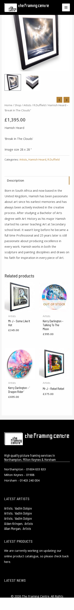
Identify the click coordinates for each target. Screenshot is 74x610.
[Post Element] (37, 507)
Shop (18, 105)
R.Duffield (40, 105)
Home (8, 105)
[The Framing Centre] (26, 7)
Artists (27, 105)
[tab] (37, 180)
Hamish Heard (37, 159)
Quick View (20, 309)
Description (15, 180)
